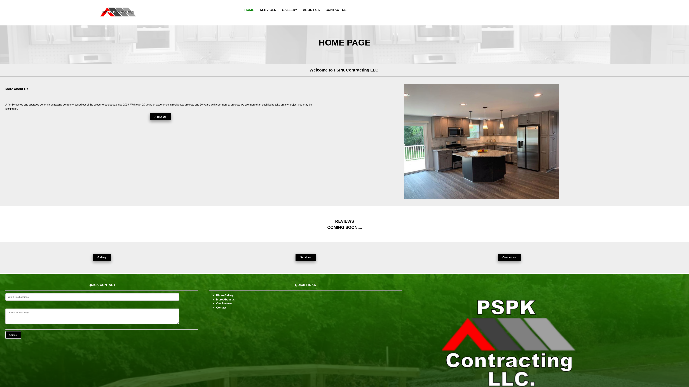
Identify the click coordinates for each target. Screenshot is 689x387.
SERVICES (268, 10)
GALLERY (289, 10)
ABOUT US (311, 10)
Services (305, 257)
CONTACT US (335, 10)
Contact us (509, 257)
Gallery (101, 257)
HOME (249, 10)
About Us (160, 116)
